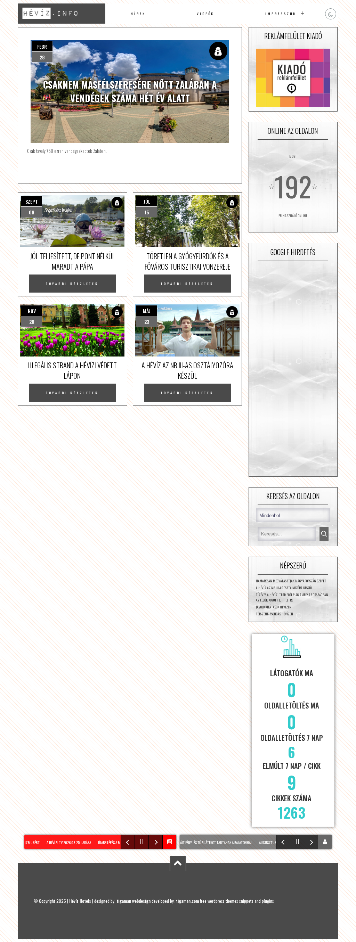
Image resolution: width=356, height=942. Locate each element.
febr (42, 46)
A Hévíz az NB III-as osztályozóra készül (284, 587)
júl (147, 201)
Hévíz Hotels (80, 901)
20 (31, 321)
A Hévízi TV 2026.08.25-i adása (62, 842)
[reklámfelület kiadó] (293, 78)
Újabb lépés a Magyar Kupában (114, 842)
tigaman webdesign (133, 901)
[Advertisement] (293, 368)
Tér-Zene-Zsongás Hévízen (274, 613)
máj (147, 310)
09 (31, 212)
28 (42, 57)
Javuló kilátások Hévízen (273, 606)
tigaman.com (187, 901)
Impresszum (281, 13)
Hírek (138, 13)
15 (147, 212)
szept (31, 201)
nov (32, 310)
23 (146, 321)
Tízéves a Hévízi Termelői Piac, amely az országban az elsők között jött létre (292, 597)
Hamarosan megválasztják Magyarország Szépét (291, 580)
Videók (206, 13)
